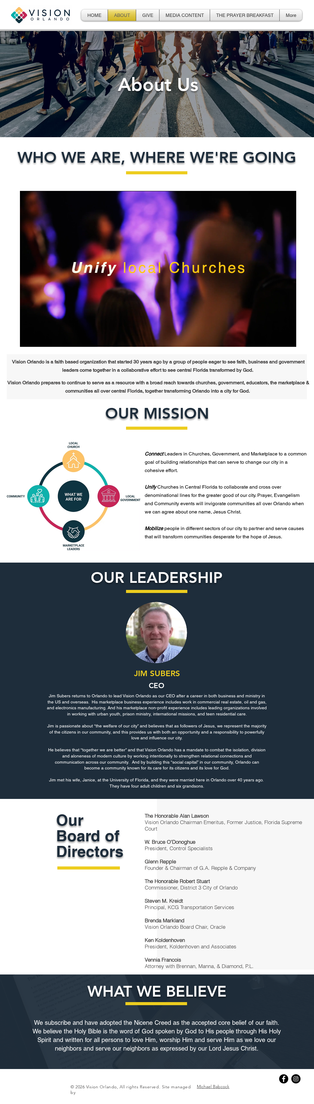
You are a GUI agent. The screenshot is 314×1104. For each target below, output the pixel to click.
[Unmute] (38, 339)
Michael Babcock (213, 1086)
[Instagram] (296, 1078)
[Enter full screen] (288, 339)
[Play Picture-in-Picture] (277, 339)
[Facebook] (283, 1078)
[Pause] (28, 339)
